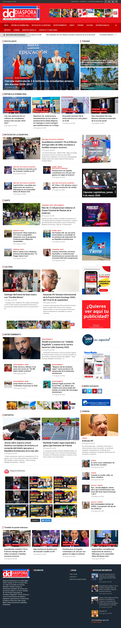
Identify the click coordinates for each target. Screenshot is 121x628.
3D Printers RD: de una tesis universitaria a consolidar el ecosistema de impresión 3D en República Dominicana (64, 236)
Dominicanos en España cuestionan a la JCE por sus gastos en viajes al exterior (63, 173)
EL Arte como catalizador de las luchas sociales (102, 464)
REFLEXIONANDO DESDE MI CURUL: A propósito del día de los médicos (103, 506)
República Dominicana (71, 75)
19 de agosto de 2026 (87, 88)
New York (45, 139)
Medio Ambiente (59, 205)
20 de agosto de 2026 (49, 302)
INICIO (6, 25)
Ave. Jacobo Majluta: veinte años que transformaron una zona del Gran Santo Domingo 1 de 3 (103, 490)
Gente (72, 25)
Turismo (80, 25)
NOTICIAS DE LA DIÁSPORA (41, 25)
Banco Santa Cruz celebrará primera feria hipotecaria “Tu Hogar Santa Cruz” (25, 254)
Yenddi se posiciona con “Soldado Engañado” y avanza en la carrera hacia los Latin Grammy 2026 (57, 344)
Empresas (16, 230)
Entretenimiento (60, 25)
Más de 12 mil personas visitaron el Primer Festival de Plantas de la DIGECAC (58, 210)
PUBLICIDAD (74, 1)
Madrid (59, 167)
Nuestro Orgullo (29, 30)
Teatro (14, 290)
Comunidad (45, 205)
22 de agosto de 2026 (19, 194)
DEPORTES (9, 415)
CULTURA (8, 267)
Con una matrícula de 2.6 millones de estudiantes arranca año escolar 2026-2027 (15, 119)
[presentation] (75, 41)
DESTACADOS (10, 41)
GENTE (7, 200)
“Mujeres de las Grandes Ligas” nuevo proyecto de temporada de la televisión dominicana (63, 370)
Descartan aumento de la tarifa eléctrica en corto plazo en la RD (74, 118)
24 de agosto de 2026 (98, 123)
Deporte (7, 30)
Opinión (16, 30)
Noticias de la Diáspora (56, 139)
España (54, 167)
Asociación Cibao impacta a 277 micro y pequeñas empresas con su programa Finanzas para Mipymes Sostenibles (24, 237)
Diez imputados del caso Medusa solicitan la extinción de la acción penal (33, 35)
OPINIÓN (85, 411)
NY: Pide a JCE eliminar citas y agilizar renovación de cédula (64, 186)
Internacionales (102, 25)
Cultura (89, 25)
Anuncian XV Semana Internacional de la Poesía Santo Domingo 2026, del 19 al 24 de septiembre (59, 297)
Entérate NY (87, 441)
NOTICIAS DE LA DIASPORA (16, 135)
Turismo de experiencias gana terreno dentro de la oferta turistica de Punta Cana (99, 61)
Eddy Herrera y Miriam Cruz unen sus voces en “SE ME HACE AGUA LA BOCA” (24, 369)
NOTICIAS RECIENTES (102, 570)
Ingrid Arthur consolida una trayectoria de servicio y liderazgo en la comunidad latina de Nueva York (24, 188)
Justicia (59, 75)
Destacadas (51, 75)
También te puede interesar (16, 527)
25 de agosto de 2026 (53, 87)
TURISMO (86, 41)
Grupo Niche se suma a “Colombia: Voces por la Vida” (25, 384)
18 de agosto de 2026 (97, 511)
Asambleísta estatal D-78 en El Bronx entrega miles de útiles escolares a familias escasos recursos (59, 145)
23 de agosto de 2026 (58, 177)
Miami (26, 364)
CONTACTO (83, 1)
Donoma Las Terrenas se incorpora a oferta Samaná (99, 85)
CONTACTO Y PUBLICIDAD (48, 30)
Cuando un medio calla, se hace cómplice (102, 476)
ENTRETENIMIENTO (12, 334)
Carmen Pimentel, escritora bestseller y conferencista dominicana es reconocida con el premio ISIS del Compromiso (65, 255)
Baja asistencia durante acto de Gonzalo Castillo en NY (25, 170)
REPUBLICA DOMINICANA (20, 25)
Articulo (94, 485)
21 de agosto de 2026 (58, 190)
